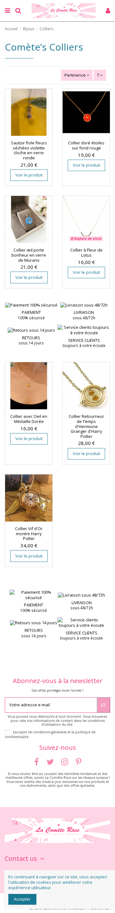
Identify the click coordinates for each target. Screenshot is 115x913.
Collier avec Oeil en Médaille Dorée (28, 418)
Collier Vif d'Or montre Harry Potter (28, 533)
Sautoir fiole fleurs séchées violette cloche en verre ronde (29, 150)
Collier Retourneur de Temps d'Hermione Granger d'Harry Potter (86, 426)
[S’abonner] (103, 705)
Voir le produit (28, 175)
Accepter (22, 899)
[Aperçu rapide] (33, 134)
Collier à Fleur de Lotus (86, 252)
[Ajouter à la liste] (24, 134)
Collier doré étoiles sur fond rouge (86, 145)
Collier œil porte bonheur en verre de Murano (29, 255)
